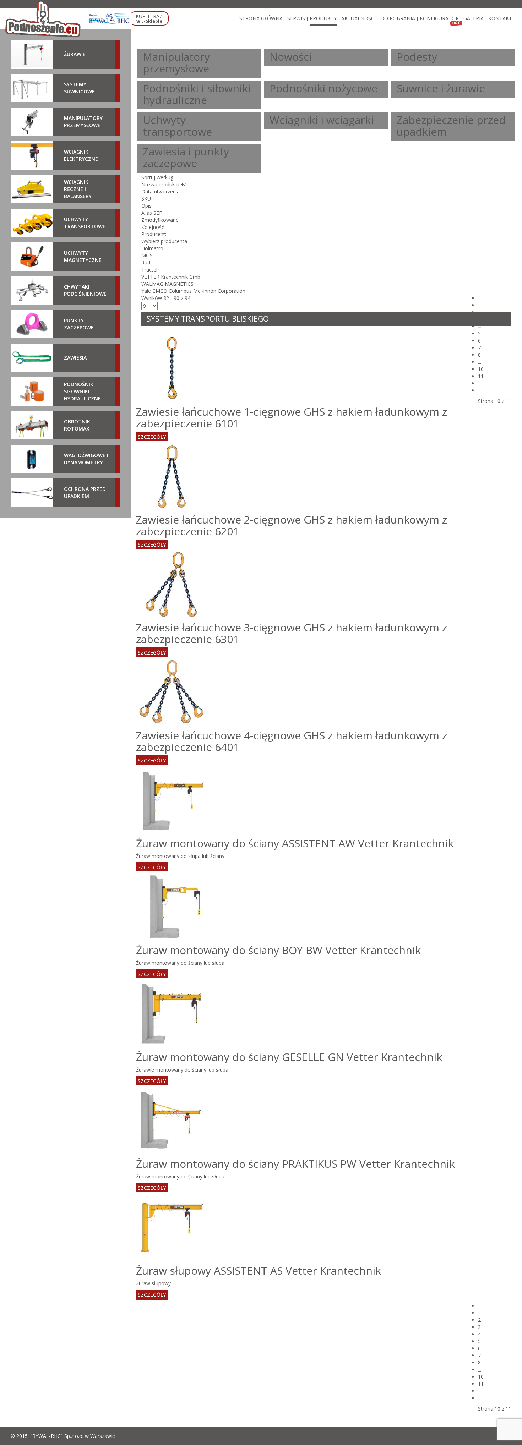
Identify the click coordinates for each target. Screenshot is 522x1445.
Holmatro (152, 248)
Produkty (323, 18)
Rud (145, 262)
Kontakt (500, 18)
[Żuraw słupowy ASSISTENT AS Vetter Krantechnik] (171, 1227)
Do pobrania (397, 18)
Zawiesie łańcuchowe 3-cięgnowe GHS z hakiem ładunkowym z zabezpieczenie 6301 (291, 633)
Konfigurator (439, 18)
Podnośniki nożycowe (323, 88)
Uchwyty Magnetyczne (83, 256)
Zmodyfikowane (160, 220)
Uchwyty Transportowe (84, 223)
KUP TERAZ (149, 18)
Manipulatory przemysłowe (176, 62)
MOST (148, 255)
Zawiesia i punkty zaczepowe (186, 157)
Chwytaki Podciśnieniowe (85, 290)
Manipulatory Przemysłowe (83, 121)
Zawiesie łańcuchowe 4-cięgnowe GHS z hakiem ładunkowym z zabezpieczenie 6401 (291, 741)
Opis (146, 205)
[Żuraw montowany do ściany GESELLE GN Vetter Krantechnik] (171, 1013)
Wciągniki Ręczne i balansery (78, 189)
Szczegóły (152, 436)
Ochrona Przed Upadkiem (85, 492)
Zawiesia (75, 357)
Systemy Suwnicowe (79, 88)
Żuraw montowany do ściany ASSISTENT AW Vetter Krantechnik (294, 843)
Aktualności (358, 18)
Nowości (291, 56)
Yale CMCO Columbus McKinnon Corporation (193, 291)
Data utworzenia (160, 191)
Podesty (417, 56)
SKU (146, 198)
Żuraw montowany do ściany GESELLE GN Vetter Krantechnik (289, 1057)
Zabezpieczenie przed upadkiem (451, 126)
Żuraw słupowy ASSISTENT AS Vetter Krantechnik (258, 1270)
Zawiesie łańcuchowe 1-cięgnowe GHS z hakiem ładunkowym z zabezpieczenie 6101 (291, 417)
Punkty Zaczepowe (79, 324)
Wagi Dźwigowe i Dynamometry (86, 459)
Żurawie (75, 54)
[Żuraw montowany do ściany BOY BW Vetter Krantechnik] (171, 906)
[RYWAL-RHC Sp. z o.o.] (110, 18)
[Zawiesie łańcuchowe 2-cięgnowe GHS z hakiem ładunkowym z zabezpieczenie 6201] (171, 475)
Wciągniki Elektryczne (81, 155)
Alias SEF (151, 212)
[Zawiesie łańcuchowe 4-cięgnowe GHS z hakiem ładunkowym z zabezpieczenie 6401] (171, 691)
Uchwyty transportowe (177, 126)
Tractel (149, 269)
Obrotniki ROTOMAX (78, 425)
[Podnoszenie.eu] (43, 19)
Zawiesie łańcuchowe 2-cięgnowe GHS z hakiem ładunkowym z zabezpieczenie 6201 (291, 525)
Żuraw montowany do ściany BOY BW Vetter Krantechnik (278, 950)
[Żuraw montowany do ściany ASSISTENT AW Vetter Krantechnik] (171, 799)
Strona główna (261, 18)
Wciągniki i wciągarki (322, 120)
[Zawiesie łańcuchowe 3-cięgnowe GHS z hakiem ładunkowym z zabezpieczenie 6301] (171, 583)
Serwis (296, 18)
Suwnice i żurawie (441, 88)
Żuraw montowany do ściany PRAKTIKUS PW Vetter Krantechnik (295, 1163)
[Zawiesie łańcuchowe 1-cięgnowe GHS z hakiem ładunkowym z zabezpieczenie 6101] (171, 368)
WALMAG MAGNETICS (167, 283)
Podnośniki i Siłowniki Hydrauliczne (82, 391)
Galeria (473, 18)
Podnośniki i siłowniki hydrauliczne (197, 94)
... (479, 361)
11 (481, 376)
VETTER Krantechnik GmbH (172, 276)
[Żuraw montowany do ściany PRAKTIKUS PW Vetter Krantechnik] (171, 1120)
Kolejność (152, 227)
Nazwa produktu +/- (164, 184)
